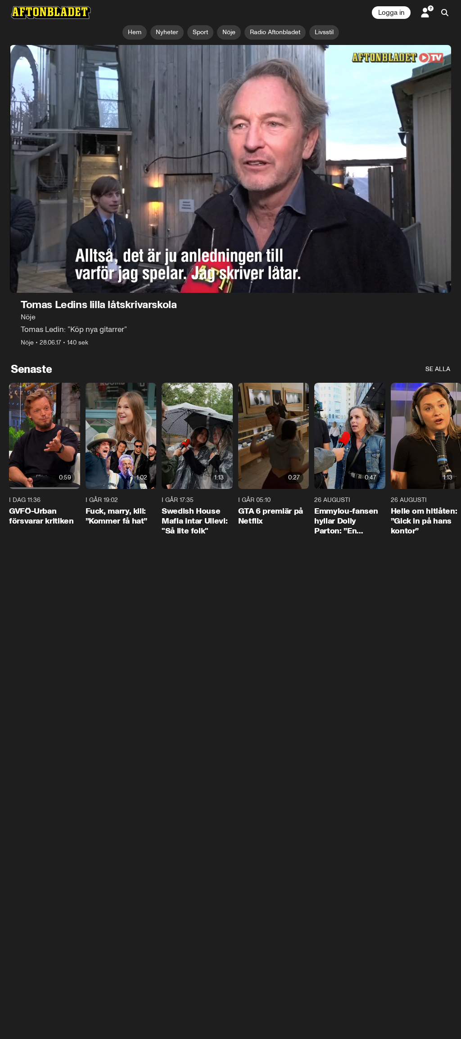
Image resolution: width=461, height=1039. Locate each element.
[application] (230, 169)
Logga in (391, 13)
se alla (437, 369)
